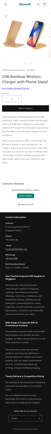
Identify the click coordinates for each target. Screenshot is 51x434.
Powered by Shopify (31, 429)
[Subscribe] (39, 418)
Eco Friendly (7, 88)
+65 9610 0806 (11, 258)
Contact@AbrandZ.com (16, 249)
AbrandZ (21, 429)
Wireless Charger (21, 88)
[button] (5, 4)
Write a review (25, 195)
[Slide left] (20, 63)
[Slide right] (32, 63)
